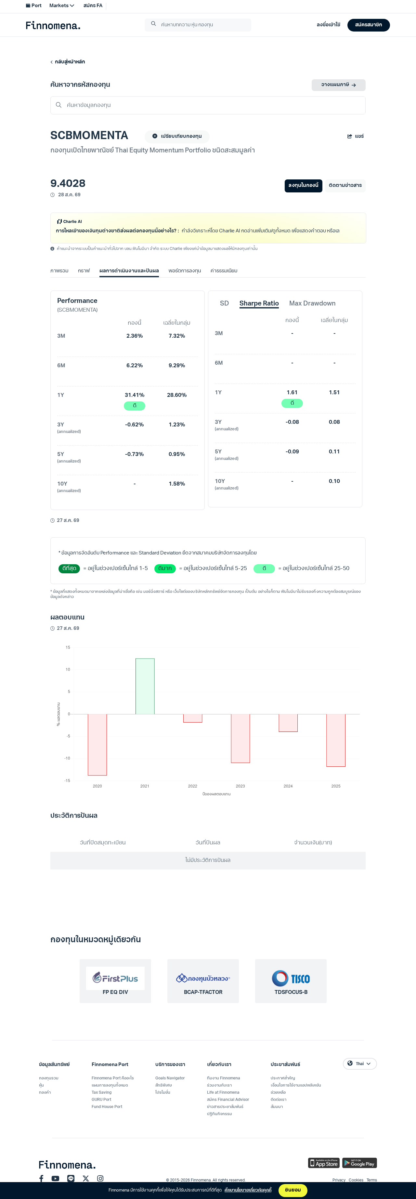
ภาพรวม (59, 279)
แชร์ (359, 136)
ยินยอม (293, 1190)
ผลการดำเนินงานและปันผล (129, 279)
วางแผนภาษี (335, 85)
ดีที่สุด (69, 577)
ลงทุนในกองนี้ (303, 185)
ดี (134, 414)
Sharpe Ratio (259, 312)
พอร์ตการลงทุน (185, 279)
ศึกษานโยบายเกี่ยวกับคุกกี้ (248, 1190)
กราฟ (84, 279)
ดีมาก (165, 577)
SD (224, 312)
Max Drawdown (312, 312)
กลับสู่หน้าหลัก (69, 62)
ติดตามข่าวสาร (345, 185)
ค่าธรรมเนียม (224, 279)
